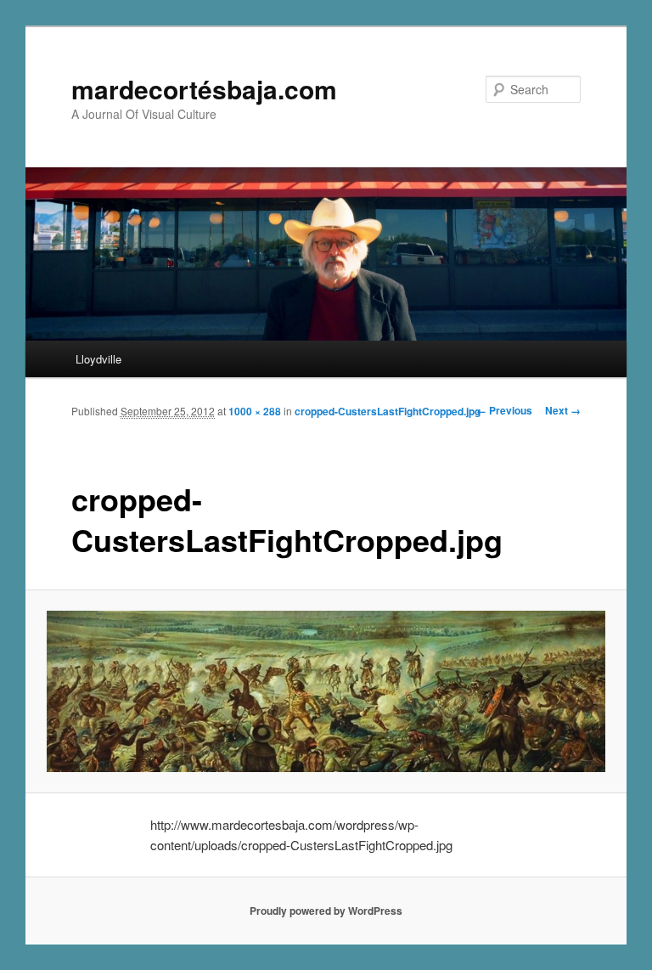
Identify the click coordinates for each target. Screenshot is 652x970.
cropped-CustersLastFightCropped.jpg (388, 411)
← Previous (504, 410)
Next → (563, 410)
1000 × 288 (254, 411)
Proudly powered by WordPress (326, 910)
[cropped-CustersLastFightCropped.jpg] (326, 691)
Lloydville (98, 359)
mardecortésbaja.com (204, 88)
